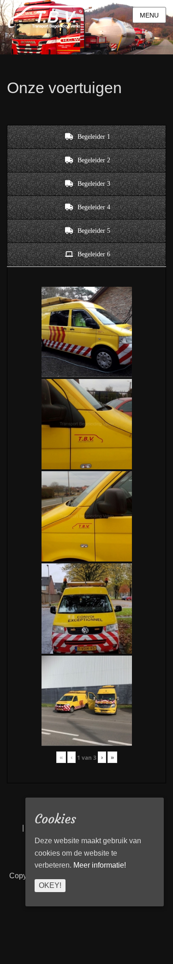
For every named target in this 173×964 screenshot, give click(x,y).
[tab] (86, 137)
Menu (149, 15)
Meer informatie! (99, 865)
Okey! (50, 885)
